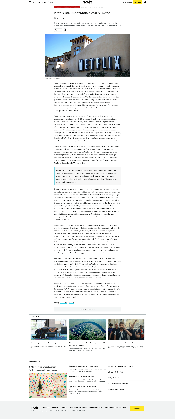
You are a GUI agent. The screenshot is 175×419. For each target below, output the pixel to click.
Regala (129, 2)
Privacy (64, 407)
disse (82, 266)
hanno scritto (96, 286)
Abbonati (138, 2)
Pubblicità (55, 407)
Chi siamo (45, 407)
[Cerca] (48, 2)
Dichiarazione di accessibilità (115, 407)
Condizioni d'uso (95, 407)
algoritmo (63, 302)
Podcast (43, 2)
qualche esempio (108, 194)
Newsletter (36, 2)
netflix (71, 302)
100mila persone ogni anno (100, 138)
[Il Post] (87, 2)
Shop (124, 2)
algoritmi (82, 116)
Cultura (84, 7)
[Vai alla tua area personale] (145, 2)
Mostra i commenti (87, 309)
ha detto (83, 163)
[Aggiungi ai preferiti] (64, 30)
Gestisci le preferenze (78, 407)
